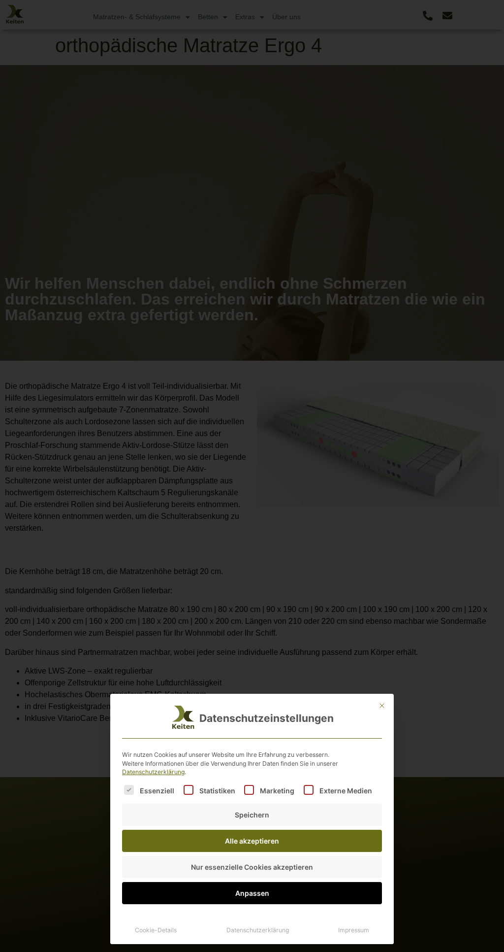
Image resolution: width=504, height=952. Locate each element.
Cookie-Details (156, 930)
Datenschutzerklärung (153, 772)
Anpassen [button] (252, 893)
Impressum (353, 930)
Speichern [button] (252, 815)
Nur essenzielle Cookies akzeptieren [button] (252, 867)
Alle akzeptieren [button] (252, 841)
